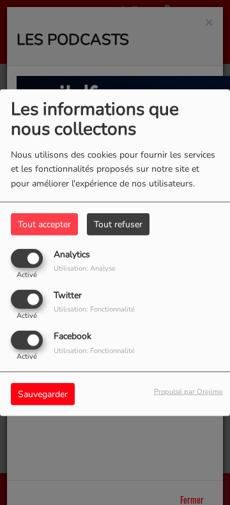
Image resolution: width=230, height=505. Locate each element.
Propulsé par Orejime (188, 391)
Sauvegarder (43, 394)
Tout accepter (44, 224)
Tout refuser (118, 224)
